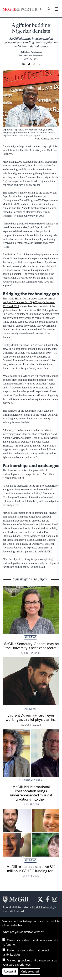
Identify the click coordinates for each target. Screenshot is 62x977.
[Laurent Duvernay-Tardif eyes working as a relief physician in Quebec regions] (31, 681)
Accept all (10, 971)
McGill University (43, 907)
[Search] (48, 9)
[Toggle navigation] (56, 9)
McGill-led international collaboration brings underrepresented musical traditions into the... (31, 793)
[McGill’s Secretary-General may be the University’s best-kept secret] (31, 610)
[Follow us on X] (40, 899)
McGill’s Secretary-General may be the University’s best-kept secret (31, 646)
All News (30, 637)
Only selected (30, 971)
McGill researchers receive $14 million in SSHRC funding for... (31, 869)
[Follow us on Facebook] (47, 900)
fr (41, 9)
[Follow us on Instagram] (54, 900)
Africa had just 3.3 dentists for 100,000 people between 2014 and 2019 (29, 302)
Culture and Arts (30, 780)
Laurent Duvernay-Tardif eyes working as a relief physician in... (31, 717)
